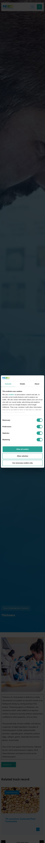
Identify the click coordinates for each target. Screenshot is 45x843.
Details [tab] (22, 384)
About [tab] (37, 384)
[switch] (40, 426)
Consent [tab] (8, 384)
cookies (11, 394)
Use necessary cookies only (22, 463)
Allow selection (22, 456)
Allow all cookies (22, 449)
